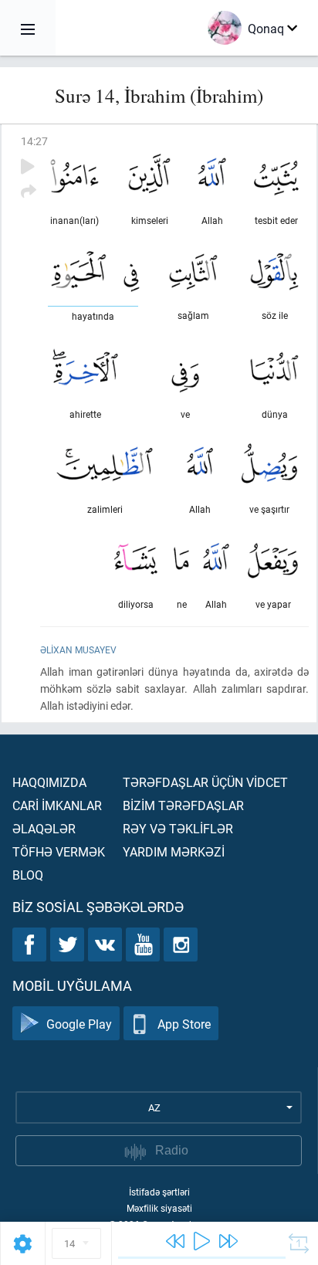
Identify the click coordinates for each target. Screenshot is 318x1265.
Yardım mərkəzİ (174, 851)
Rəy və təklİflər (178, 828)
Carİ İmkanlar (57, 805)
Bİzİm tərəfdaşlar (183, 805)
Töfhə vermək (58, 851)
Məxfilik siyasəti (159, 1208)
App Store (184, 1024)
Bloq (27, 875)
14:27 (34, 141)
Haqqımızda (49, 782)
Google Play (79, 1024)
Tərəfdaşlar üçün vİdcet (205, 782)
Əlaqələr (44, 828)
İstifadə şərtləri (159, 1191)
